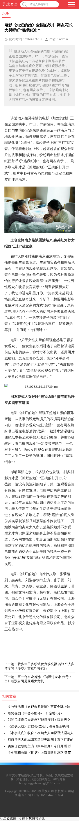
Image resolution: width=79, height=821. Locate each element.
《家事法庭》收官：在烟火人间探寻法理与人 (41, 733)
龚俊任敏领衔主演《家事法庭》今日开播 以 (39, 746)
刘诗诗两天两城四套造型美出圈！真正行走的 (41, 739)
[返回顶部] (70, 734)
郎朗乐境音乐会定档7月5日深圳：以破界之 (39, 720)
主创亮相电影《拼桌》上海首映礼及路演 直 (39, 752)
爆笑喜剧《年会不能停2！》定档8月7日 (37, 713)
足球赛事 (10, 4)
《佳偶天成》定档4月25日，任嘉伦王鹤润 (38, 726)
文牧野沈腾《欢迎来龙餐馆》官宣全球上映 (39, 706)
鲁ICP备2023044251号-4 (45, 795)
